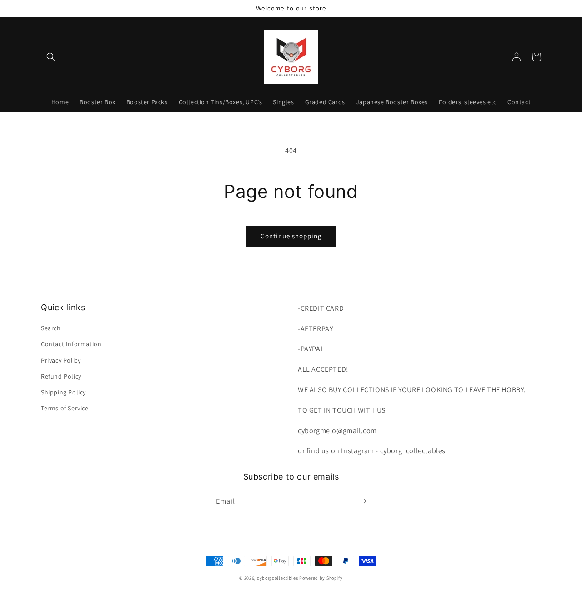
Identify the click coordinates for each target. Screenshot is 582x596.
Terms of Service (65, 408)
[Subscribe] (363, 501)
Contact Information (71, 344)
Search (51, 328)
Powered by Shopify (321, 578)
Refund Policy (61, 376)
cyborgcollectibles (277, 578)
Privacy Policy (60, 360)
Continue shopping (291, 236)
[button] (51, 57)
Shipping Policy (63, 392)
